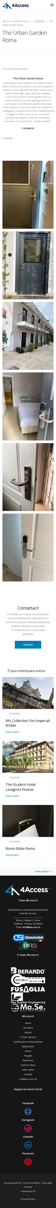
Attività (28, 1032)
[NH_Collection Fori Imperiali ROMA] (28, 692)
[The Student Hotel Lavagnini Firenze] (28, 756)
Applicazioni (28, 1046)
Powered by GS (28, 1191)
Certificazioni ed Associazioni (28, 1041)
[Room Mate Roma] (28, 820)
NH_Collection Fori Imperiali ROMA (28, 723)
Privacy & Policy (28, 1199)
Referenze (28, 1060)
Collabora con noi (28, 1079)
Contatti (28, 1074)
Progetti (28, 1055)
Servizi (28, 1051)
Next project (42, 871)
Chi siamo (28, 1027)
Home (28, 1023)
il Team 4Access (28, 1037)
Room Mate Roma (20, 848)
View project (12, 731)
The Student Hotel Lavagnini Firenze (21, 787)
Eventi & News (28, 1065)
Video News (28, 1069)
